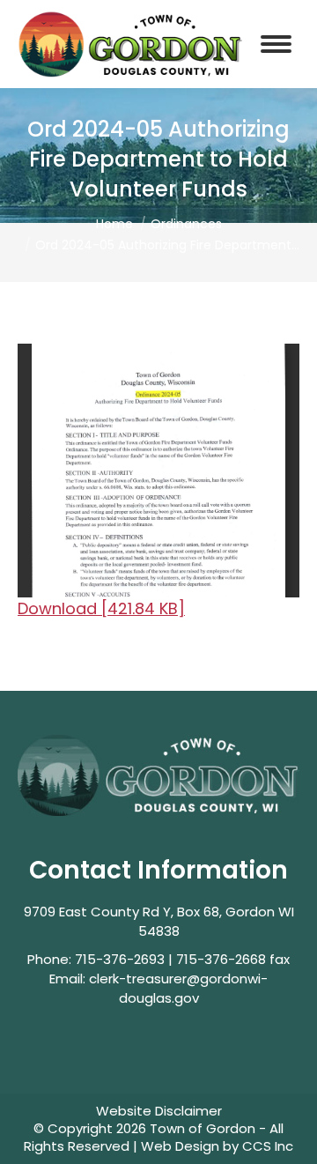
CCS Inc (267, 1146)
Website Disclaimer (159, 1110)
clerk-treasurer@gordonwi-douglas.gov (178, 988)
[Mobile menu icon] (276, 44)
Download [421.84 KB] (101, 608)
